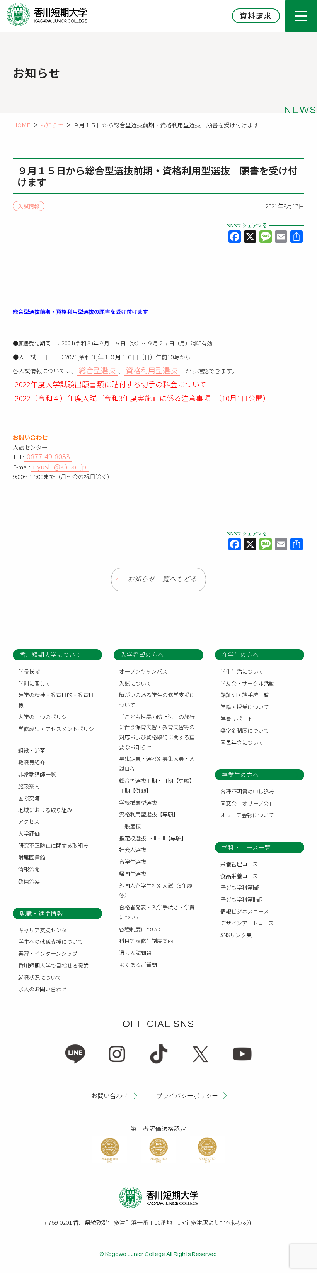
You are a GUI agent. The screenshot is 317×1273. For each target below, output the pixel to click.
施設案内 (29, 786)
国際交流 (29, 798)
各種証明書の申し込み (247, 791)
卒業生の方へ (240, 774)
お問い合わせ (109, 1095)
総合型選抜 (97, 370)
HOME (21, 125)
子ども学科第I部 (239, 887)
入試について (135, 683)
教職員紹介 (31, 762)
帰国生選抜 (132, 873)
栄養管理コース (239, 864)
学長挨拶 (29, 671)
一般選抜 (130, 826)
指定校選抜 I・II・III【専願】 (153, 838)
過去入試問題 (135, 952)
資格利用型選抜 (151, 370)
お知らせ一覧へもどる (162, 579)
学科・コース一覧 (246, 847)
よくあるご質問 (138, 964)
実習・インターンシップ (47, 953)
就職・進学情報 (41, 913)
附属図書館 (31, 857)
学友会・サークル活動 (247, 683)
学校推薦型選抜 (138, 802)
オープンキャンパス (143, 671)
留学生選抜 (132, 861)
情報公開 (29, 869)
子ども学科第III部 (241, 899)
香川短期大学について (51, 654)
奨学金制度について (244, 730)
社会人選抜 (132, 849)
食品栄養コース (239, 876)
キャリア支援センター (45, 930)
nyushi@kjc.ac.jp (59, 466)
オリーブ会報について (247, 815)
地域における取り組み (45, 810)
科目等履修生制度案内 (146, 941)
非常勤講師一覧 (37, 774)
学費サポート (236, 719)
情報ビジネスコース (244, 911)
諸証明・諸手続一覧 (244, 695)
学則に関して (34, 683)
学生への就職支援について (50, 941)
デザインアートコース (247, 923)
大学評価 (29, 833)
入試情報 (28, 206)
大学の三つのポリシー (45, 717)
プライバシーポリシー (187, 1095)
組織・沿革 (31, 750)
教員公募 (29, 881)
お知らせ (51, 125)
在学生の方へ (240, 654)
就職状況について (39, 977)
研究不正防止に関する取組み (53, 845)
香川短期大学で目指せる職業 (53, 965)
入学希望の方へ (142, 654)
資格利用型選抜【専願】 (149, 814)
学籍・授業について (244, 707)
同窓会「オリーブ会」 (247, 803)
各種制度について (140, 929)
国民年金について (242, 742)
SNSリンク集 (236, 935)
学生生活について (242, 671)
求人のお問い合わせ (42, 989)
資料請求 (256, 15)
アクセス (28, 821)
